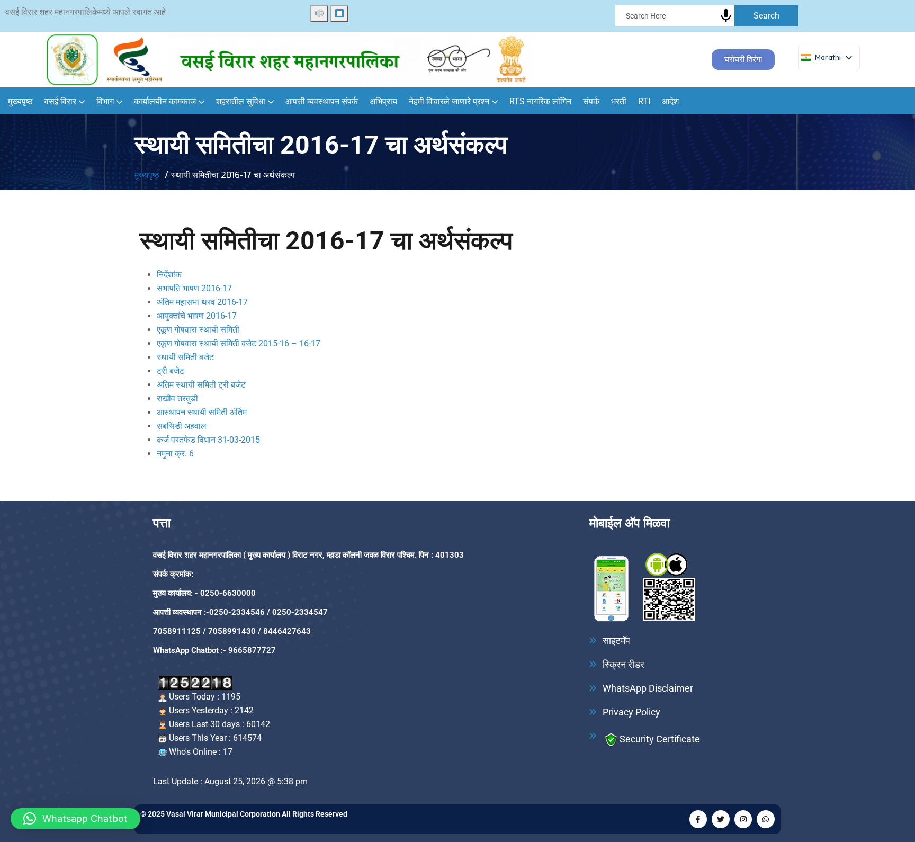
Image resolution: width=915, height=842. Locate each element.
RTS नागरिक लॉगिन (540, 101)
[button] (75, 818)
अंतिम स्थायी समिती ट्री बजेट (201, 385)
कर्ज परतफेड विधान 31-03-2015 (208, 440)
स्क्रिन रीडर (623, 664)
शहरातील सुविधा (240, 101)
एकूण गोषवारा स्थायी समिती (198, 330)
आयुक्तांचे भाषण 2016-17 (197, 316)
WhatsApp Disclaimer (648, 688)
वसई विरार (60, 101)
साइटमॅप (616, 641)
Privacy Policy (631, 712)
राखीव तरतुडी (177, 398)
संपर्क (591, 101)
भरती (618, 101)
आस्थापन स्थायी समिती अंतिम (202, 412)
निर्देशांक (169, 275)
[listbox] (829, 57)
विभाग (105, 101)
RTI (644, 101)
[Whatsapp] (766, 819)
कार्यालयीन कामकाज (165, 101)
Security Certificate (660, 738)
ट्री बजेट (170, 371)
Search (766, 16)
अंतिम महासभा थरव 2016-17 (202, 302)
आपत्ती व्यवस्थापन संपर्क (321, 101)
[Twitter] (721, 819)
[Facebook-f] (698, 819)
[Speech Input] (835, 18)
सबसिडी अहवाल (182, 426)
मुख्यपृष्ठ (20, 101)
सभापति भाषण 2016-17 (194, 288)
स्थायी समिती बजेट (185, 357)
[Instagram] (743, 819)
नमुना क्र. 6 (175, 454)
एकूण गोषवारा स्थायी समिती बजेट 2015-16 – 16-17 (238, 343)
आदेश (670, 101)
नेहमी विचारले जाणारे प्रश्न (449, 101)
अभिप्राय (383, 101)
